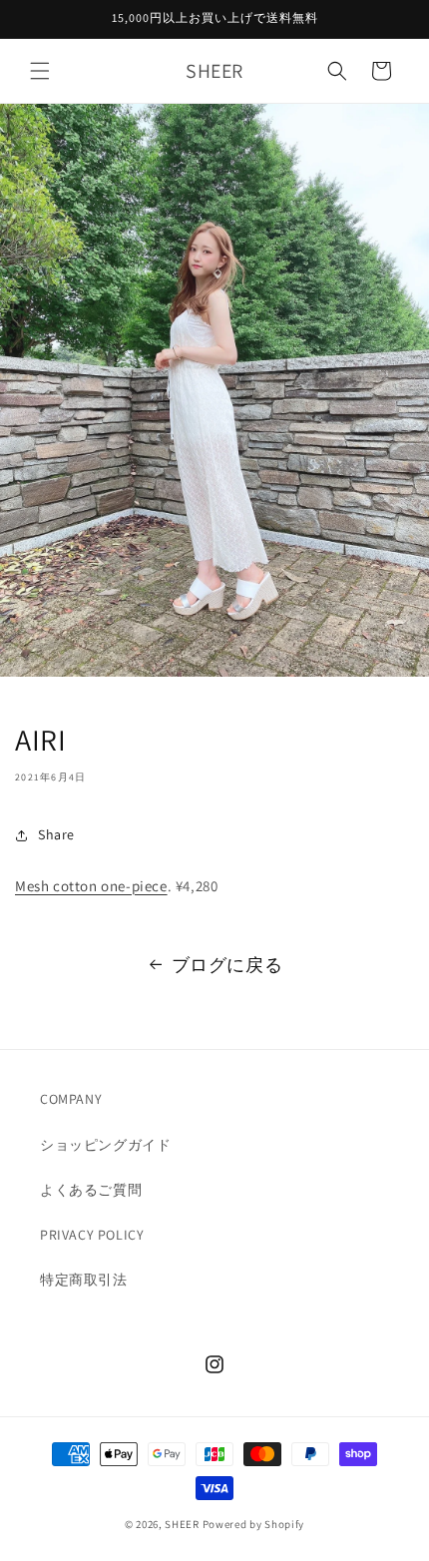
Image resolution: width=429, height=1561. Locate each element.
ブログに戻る (227, 964)
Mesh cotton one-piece (91, 885)
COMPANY (71, 1099)
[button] (40, 71)
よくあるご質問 (91, 1190)
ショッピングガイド (105, 1145)
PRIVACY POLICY (92, 1235)
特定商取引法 (84, 1280)
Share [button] (56, 834)
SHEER (182, 1524)
